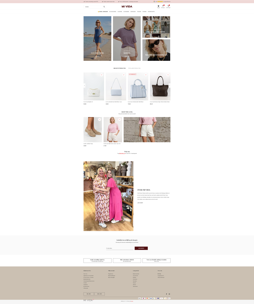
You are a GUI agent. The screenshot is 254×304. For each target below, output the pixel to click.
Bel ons (89, 293)
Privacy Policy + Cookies (88, 277)
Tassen (139, 11)
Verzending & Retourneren (89, 281)
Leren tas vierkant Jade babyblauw (136, 101)
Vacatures (86, 284)
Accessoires (112, 11)
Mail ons (99, 293)
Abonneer (141, 248)
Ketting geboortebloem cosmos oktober (204, 147)
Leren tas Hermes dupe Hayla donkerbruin (159, 101)
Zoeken (104, 6)
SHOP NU (97, 56)
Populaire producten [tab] (134, 68)
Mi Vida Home (86, 286)
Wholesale (86, 288)
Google (132, 301)
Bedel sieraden (103, 11)
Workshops (151, 11)
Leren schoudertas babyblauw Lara (114, 101)
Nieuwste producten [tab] (120, 68)
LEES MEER (140, 202)
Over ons (85, 273)
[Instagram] (169, 294)
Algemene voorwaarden (89, 275)
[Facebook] (166, 294)
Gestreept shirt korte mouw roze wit (112, 143)
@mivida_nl (122, 153)
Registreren (110, 273)
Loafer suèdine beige (88, 143)
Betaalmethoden (87, 279)
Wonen (144, 11)
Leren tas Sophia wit (88, 101)
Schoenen (126, 11)
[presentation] (84, 85)
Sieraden (133, 11)
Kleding (120, 11)
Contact (85, 282)
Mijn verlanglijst (111, 277)
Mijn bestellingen (111, 275)
